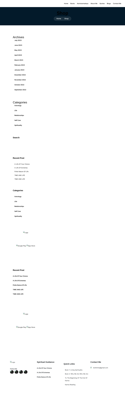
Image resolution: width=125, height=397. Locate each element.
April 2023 (18, 55)
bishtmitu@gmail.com (100, 368)
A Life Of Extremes (21, 168)
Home (66, 3)
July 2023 (18, 40)
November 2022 (20, 80)
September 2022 (20, 90)
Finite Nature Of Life (21, 171)
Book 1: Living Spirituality (73, 370)
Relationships (19, 115)
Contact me (117, 3)
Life (15, 110)
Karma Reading (70, 385)
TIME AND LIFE (19, 175)
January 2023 (19, 70)
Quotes (102, 3)
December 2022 (20, 75)
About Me (94, 3)
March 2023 (18, 60)
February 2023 (19, 65)
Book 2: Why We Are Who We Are (76, 374)
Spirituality (18, 125)
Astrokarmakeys (82, 3)
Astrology (17, 105)
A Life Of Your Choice (22, 164)
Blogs (109, 3)
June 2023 (18, 45)
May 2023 (18, 50)
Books (72, 3)
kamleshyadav (70, 394)
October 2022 (19, 85)
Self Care (17, 120)
